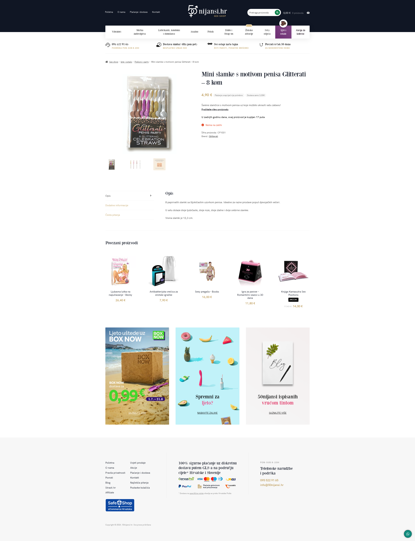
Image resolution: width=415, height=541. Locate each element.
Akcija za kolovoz (300, 32)
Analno (194, 31)
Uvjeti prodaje (138, 462)
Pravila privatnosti (115, 472)
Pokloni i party (142, 61)
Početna (109, 11)
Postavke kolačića (140, 487)
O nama (121, 11)
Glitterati (213, 136)
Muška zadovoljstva (140, 32)
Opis (108, 195)
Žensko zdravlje (249, 32)
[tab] (129, 196)
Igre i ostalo (283, 32)
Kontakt (156, 11)
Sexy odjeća (267, 32)
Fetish (211, 31)
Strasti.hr (110, 487)
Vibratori (116, 31)
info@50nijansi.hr (272, 485)
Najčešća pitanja (139, 482)
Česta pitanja (112, 214)
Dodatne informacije (116, 205)
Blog (107, 482)
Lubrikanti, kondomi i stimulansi (169, 32)
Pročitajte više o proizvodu (215, 109)
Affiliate (109, 492)
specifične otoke (197, 493)
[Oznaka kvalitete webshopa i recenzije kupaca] (120, 505)
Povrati (109, 477)
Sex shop (113, 61)
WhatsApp (408, 534)
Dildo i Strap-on (228, 32)
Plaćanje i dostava (139, 11)
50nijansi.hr (207, 11)
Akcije (133, 467)
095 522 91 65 (120, 44)
